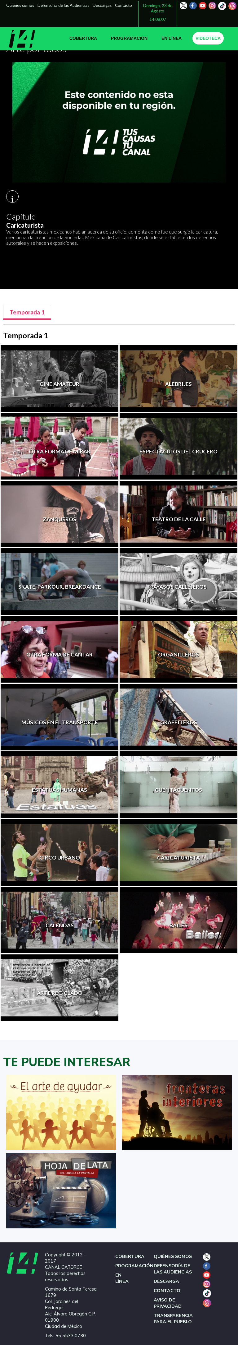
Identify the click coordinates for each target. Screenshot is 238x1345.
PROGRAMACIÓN (129, 38)
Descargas (102, 5)
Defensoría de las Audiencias (63, 5)
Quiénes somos (20, 5)
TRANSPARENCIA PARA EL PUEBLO (173, 1318)
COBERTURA (83, 38)
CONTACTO (167, 1290)
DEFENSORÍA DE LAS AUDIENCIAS (173, 1269)
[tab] (27, 312)
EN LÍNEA (171, 38)
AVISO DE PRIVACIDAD (168, 1303)
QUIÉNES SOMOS (173, 1256)
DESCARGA (166, 1281)
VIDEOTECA (208, 38)
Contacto (123, 5)
